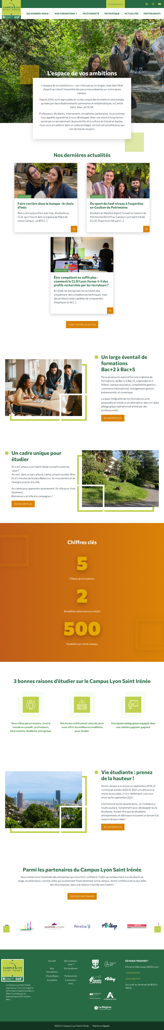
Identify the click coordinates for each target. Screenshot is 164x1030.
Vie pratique (111, 13)
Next (157, 929)
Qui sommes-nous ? (37, 13)
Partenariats (152, 13)
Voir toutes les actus (82, 324)
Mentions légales (101, 1025)
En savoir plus (113, 418)
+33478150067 (132, 972)
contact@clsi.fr (132, 978)
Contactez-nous (115, 4)
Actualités (131, 13)
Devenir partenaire (82, 896)
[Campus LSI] (11, 9)
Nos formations (65, 13)
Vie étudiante (90, 13)
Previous (6, 929)
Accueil (52, 960)
